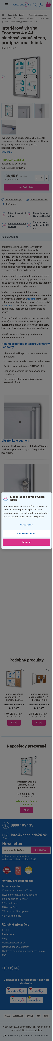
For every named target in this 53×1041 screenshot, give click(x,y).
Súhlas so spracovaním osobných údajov (23, 951)
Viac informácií (26, 525)
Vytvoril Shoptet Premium (20, 1035)
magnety (8, 305)
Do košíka (28, 187)
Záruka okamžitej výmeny (15, 911)
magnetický (31, 596)
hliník (28, 554)
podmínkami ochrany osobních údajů (19, 859)
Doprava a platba (11, 886)
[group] (13, 697)
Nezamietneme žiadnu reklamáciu (42, 214)
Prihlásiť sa (40, 850)
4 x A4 (29, 613)
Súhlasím (26, 542)
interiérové (31, 566)
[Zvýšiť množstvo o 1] (46, 178)
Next (50, 78)
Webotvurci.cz (42, 1035)
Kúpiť (26, 810)
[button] (14, 714)
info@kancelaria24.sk (29, 835)
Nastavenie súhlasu (26, 533)
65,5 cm (30, 652)
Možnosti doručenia (15, 168)
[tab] (11, 237)
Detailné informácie (26, 152)
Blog (4, 938)
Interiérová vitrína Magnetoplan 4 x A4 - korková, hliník (39, 697)
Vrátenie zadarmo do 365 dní (17, 890)
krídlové (30, 591)
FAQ (4, 955)
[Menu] (6, 4)
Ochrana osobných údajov (15, 947)
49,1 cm (30, 639)
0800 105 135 (22, 825)
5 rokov (29, 572)
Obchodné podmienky (13, 942)
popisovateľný (33, 600)
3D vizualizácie (10, 903)
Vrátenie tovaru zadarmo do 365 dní (41, 225)
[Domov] (4, 15)
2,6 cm (29, 645)
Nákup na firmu (10, 907)
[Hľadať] (35, 5)
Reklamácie (8, 934)
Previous (3, 78)
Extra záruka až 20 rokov (17, 214)
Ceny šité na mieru (11, 915)
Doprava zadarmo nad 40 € (17, 225)
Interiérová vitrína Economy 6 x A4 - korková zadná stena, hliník (14, 697)
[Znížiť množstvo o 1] (37, 178)
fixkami (31, 298)
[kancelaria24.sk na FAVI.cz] (6, 871)
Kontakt (6, 930)
